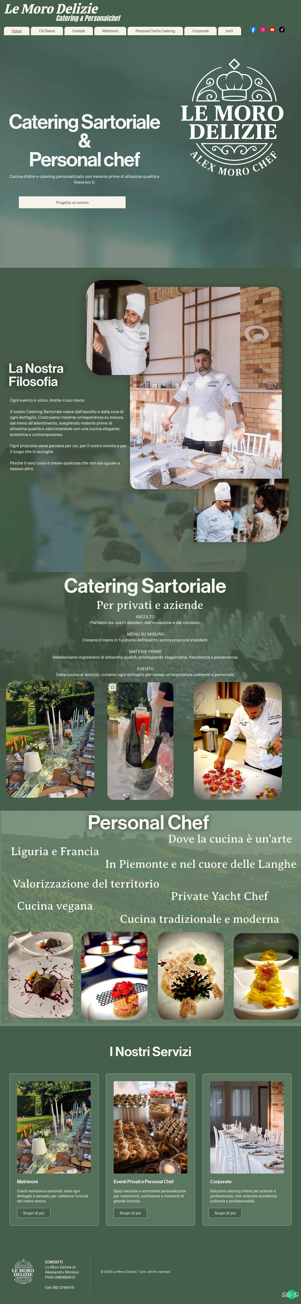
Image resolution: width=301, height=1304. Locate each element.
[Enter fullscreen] (168, 796)
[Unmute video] (118, 796)
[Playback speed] (159, 796)
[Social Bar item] (253, 29)
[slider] (140, 792)
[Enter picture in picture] (163, 796)
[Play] (113, 796)
